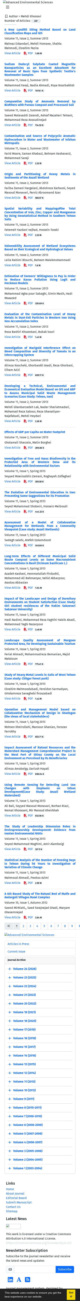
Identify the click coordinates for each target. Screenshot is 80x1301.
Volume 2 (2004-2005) (27, 1159)
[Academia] (19, 1281)
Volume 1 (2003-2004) (27, 1168)
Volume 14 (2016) (24, 1055)
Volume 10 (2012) (24, 1090)
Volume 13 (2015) (24, 1064)
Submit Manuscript (19, 1202)
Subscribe (65, 1269)
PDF (34, 53)
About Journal (15, 1193)
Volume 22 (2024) (24, 986)
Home (10, 1189)
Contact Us (13, 1207)
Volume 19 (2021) (24, 1012)
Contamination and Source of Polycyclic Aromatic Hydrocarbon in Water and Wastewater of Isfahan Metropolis (40, 139)
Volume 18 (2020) (24, 1021)
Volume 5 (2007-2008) (27, 1133)
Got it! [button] (71, 1294)
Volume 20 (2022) (24, 1003)
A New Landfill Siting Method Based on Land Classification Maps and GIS (40, 31)
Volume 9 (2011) (23, 1099)
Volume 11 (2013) (24, 1081)
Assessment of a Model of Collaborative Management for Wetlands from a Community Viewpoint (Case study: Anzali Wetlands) (40, 526)
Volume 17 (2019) (24, 1029)
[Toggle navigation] (39, 7)
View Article (12, 53)
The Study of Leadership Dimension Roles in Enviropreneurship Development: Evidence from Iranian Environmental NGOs (40, 830)
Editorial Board (16, 1198)
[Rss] (27, 1281)
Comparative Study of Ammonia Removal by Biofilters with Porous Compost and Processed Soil (40, 103)
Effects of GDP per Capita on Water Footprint (34, 432)
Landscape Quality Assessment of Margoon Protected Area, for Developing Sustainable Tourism (40, 642)
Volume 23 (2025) (24, 977)
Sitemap (11, 1211)
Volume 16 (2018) (24, 1038)
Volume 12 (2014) (24, 1073)
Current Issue (16, 951)
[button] (43, 1297)
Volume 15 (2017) (24, 1047)
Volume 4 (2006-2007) (27, 1142)
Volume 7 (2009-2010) (27, 1116)
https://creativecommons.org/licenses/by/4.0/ (39, 1243)
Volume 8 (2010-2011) (27, 1107)
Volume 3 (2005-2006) (27, 1151)
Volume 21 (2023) (24, 995)
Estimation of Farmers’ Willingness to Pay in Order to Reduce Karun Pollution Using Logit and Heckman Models (40, 279)
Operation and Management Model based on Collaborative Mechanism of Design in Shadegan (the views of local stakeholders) (40, 713)
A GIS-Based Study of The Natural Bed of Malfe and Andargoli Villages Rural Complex (40, 895)
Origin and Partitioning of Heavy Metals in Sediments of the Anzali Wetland (40, 175)
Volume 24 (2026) (24, 969)
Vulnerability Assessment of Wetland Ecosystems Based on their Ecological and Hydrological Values (40, 247)
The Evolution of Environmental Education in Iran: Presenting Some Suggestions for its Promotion (40, 494)
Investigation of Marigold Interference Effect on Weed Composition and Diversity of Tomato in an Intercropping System (40, 351)
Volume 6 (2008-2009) (28, 1125)
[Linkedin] (10, 1281)
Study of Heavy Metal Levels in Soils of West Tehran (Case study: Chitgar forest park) (40, 676)
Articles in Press (18, 944)
